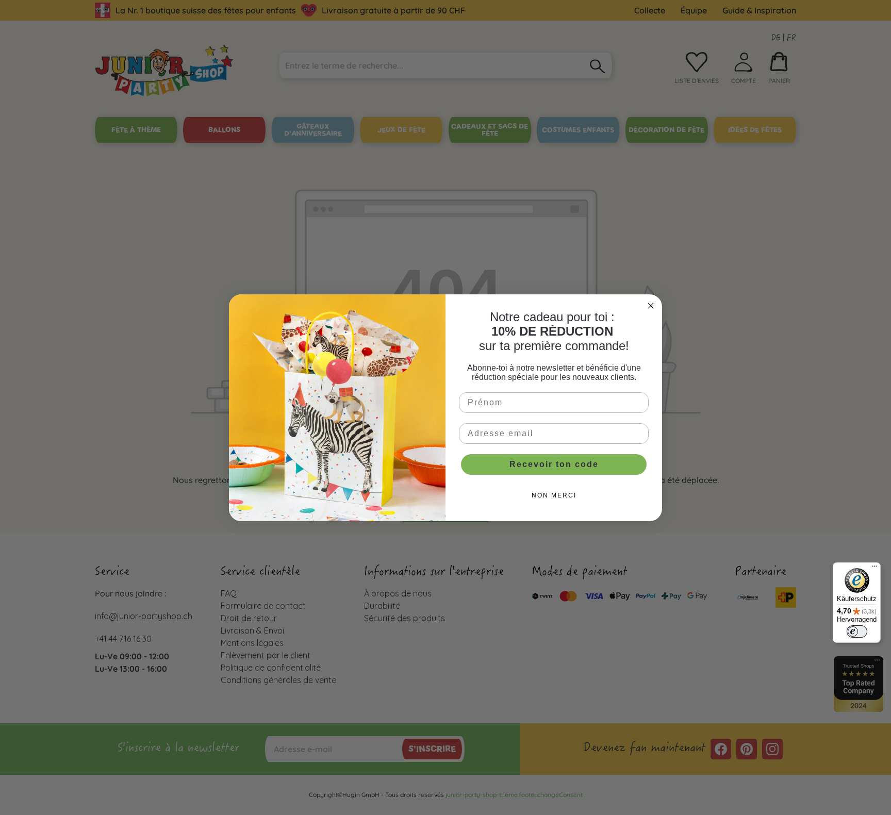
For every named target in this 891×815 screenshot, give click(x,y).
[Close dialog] (651, 306)
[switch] (857, 631)
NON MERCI (554, 495)
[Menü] (874, 568)
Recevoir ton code (554, 464)
